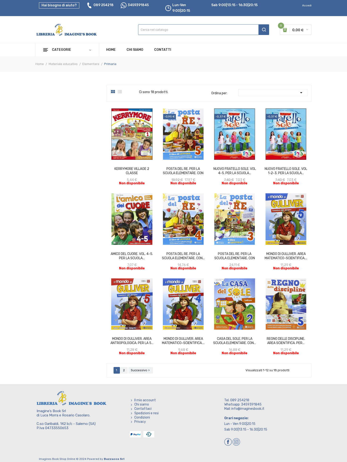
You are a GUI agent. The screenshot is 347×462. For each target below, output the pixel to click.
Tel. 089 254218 (236, 400)
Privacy (140, 422)
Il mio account (145, 400)
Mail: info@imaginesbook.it (244, 409)
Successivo (141, 370)
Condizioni (142, 417)
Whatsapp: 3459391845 (243, 404)
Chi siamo (141, 404)
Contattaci (143, 409)
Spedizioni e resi (146, 413)
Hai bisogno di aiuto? (59, 5)
